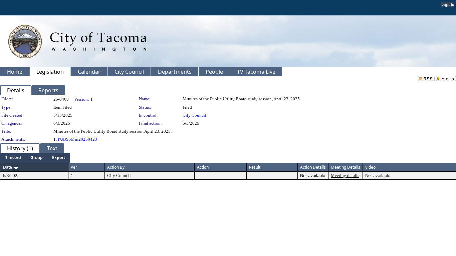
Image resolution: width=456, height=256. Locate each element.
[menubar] (35, 158)
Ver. (74, 167)
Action (203, 167)
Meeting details (345, 175)
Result (254, 167)
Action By (116, 167)
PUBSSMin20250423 (77, 139)
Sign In (447, 4)
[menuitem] (13, 157)
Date (7, 167)
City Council (194, 115)
